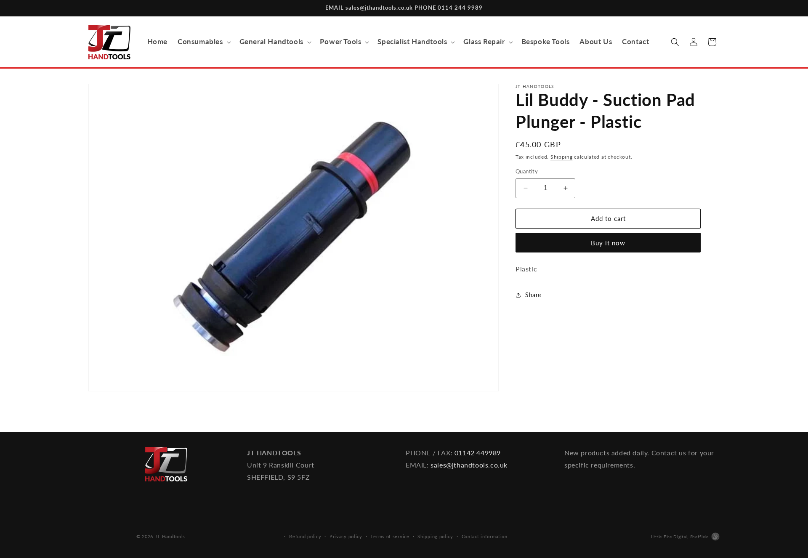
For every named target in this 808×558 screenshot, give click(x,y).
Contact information (485, 536)
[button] (203, 41)
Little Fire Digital (680, 536)
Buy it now (608, 243)
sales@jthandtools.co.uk (469, 465)
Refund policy (305, 536)
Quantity (527, 171)
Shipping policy (435, 536)
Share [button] (533, 294)
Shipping (561, 157)
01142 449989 (477, 453)
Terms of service (389, 536)
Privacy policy (346, 536)
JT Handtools (170, 536)
